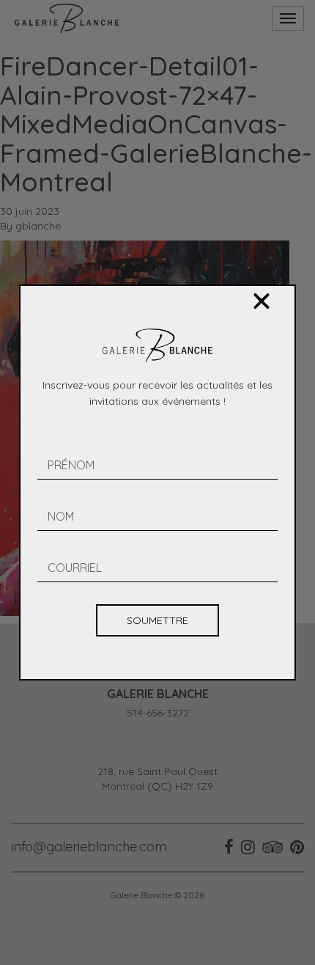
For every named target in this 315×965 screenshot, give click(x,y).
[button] (262, 301)
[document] (157, 482)
